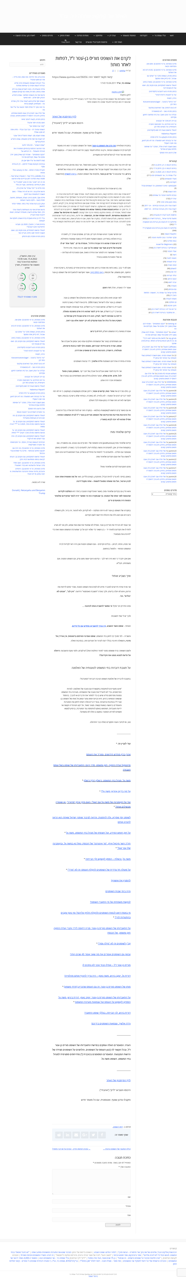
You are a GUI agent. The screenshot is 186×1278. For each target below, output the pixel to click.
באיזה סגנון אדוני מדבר (168, 202)
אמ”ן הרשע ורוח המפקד (168, 153)
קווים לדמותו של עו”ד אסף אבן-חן (33, 160)
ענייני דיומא (172, 282)
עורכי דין (173, 199)
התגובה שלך (125, 1167)
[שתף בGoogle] (84, 1135)
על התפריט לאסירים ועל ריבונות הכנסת (31, 412)
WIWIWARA (171, 382)
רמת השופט (172, 192)
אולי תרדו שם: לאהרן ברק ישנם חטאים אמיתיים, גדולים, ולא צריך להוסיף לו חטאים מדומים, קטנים (159, 349)
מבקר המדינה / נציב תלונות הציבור (164, 237)
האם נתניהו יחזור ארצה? (36, 123)
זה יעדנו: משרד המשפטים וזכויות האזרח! (37, 1255)
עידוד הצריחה (171, 275)
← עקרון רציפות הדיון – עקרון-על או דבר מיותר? (71, 1149)
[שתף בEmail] (76, 1135)
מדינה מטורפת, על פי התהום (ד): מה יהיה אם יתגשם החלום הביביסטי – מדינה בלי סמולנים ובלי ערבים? (27, 450)
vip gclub (172, 338)
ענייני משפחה (171, 262)
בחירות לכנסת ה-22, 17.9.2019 (164, 168)
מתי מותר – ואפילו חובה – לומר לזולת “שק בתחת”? (100, 1261)
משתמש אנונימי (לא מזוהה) (166, 374)
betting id (172, 324)
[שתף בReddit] (59, 1135)
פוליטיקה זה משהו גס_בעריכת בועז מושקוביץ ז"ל (159, 228)
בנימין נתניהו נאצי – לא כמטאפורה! (164, 111)
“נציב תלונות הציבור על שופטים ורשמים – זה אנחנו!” (139, 1258)
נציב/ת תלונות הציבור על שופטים (164, 195)
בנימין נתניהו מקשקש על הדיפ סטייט (163, 137)
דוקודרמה (143, 35)
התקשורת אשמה (170, 234)
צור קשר (78, 42)
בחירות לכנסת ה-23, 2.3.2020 (165, 172)
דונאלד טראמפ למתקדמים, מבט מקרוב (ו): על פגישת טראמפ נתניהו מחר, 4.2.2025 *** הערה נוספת (27, 424)
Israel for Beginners (164, 244)
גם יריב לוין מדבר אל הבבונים (166, 121)
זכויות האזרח (172, 265)
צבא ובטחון (172, 289)
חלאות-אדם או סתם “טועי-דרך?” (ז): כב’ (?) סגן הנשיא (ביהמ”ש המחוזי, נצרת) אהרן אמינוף (158, 341)
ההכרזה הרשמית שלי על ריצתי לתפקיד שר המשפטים (144, 1261)
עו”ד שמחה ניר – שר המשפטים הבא (54, 1258)
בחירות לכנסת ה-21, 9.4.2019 (165, 165)
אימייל (128, 1206)
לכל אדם (173, 272)
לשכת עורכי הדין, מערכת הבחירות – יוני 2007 (160, 209)
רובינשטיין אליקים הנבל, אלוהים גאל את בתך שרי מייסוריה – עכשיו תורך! (147, 1252)
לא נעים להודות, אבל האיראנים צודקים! (162, 108)
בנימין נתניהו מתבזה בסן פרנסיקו (33, 236)
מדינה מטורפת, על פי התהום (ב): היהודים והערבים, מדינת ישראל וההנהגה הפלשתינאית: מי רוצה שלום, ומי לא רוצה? (27, 471)
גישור (174, 255)
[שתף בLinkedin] (67, 1135)
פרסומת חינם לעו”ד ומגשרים (96, 42)
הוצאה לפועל (171, 258)
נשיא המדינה (171, 241)
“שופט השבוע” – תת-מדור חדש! (33, 145)
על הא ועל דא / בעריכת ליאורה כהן (164, 309)
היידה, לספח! (171, 98)
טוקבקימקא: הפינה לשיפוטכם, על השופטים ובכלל (158, 186)
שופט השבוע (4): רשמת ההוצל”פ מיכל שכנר (29, 136)
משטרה (173, 286)
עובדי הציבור (172, 251)
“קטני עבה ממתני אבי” (37, 126)
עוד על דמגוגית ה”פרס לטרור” (165, 95)
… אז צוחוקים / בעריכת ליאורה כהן (164, 313)
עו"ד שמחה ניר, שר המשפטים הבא (163, 175)
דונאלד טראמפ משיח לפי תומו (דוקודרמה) (161, 130)
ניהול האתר (93, 1276)
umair (173, 332)
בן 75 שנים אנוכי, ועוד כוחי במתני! (102, 1258)
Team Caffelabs (169, 347)
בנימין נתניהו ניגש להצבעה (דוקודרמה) (162, 91)
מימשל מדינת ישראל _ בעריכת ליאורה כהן (161, 218)
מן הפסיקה (172, 302)
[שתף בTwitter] (93, 1135)
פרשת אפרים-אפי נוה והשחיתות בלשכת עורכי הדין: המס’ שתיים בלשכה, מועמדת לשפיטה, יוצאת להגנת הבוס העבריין (27, 212)
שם (129, 1197)
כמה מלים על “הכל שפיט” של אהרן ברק (31, 188)
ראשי (172, 35)
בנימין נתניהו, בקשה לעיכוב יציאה (33, 119)
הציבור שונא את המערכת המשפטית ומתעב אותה (51, 1252)
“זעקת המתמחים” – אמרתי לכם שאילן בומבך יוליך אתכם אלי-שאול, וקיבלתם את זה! (159, 326)
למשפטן (173, 268)
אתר (129, 1215)
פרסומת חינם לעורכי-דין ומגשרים (164, 215)
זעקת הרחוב (172, 279)
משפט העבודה (171, 299)
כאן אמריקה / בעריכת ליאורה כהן (164, 248)
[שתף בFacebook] (102, 1135)
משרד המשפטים (170, 179)
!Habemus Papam (168, 134)
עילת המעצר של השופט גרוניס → (117, 1149)
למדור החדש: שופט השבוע (105, 1252)
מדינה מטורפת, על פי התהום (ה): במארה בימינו (159, 82)
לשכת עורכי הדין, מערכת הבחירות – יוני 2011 (160, 206)
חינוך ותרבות (172, 306)
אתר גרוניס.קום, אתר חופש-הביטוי (127, 1255)
